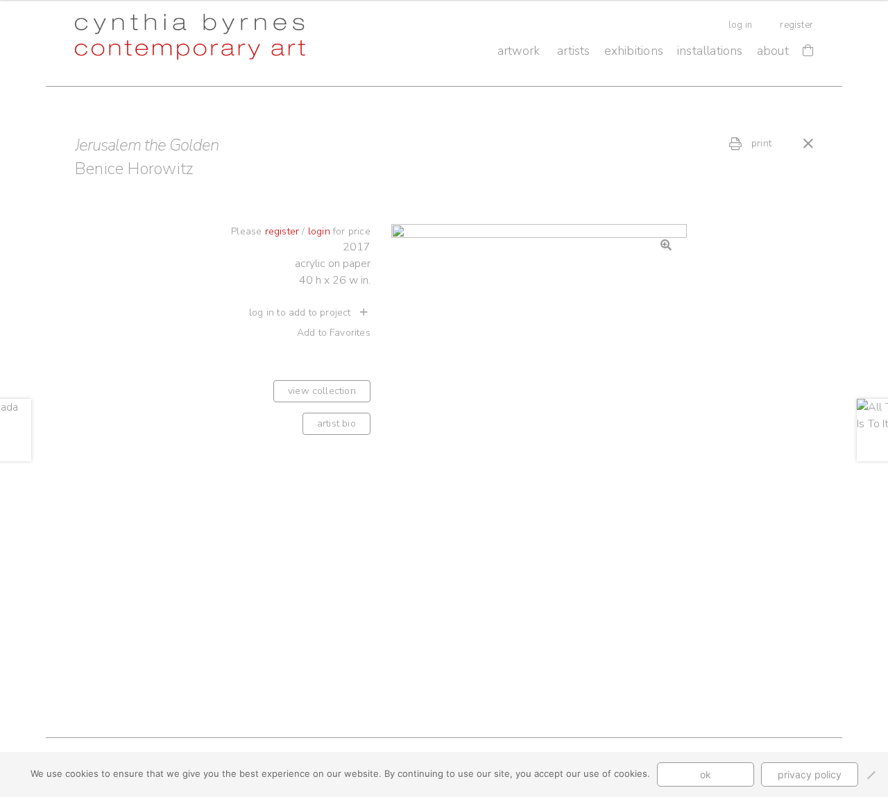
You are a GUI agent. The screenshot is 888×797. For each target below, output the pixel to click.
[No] (871, 775)
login (319, 231)
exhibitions (633, 50)
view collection (322, 390)
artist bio (336, 423)
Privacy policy (810, 774)
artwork (518, 50)
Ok (705, 774)
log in (740, 25)
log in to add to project (301, 312)
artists (573, 50)
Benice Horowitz (134, 168)
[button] (666, 245)
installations (710, 50)
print (760, 143)
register (796, 25)
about (773, 50)
